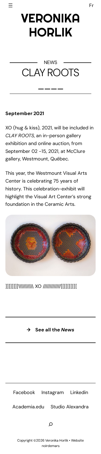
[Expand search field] (50, 424)
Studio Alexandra (70, 406)
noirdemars (51, 446)
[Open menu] (10, 5)
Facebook (24, 392)
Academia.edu (28, 406)
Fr (91, 5)
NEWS (50, 62)
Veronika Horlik (50, 25)
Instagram (52, 392)
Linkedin (79, 392)
